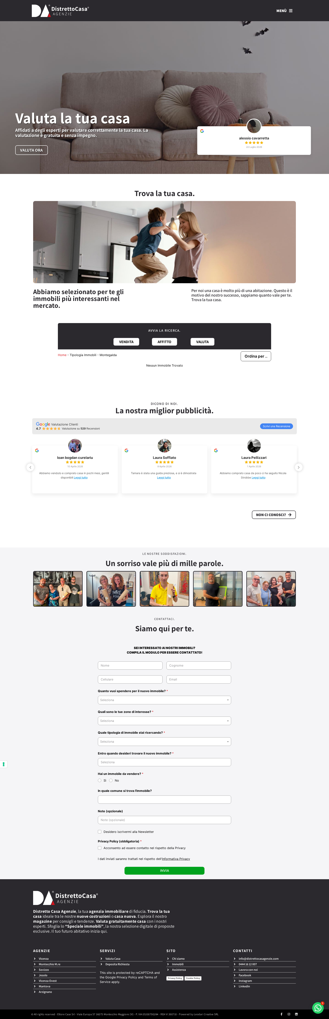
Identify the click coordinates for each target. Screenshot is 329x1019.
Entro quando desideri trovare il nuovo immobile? (136, 753)
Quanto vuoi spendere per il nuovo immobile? (133, 691)
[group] (254, 141)
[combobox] (164, 700)
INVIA (164, 871)
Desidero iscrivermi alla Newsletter (129, 832)
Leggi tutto (92, 477)
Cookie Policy (193, 978)
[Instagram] (288, 1014)
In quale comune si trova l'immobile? (125, 791)
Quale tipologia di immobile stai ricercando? (131, 732)
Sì (105, 780)
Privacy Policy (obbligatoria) (120, 841)
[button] (299, 467)
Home (62, 355)
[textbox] (163, 721)
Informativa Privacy (176, 859)
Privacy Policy (127, 977)
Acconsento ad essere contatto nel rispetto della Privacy (145, 848)
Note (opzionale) (110, 811)
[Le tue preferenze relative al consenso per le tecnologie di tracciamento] (3, 764)
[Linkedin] (296, 1014)
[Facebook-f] (281, 1014)
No (117, 780)
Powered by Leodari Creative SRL (199, 1014)
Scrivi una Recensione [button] (276, 426)
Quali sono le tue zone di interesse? (125, 712)
